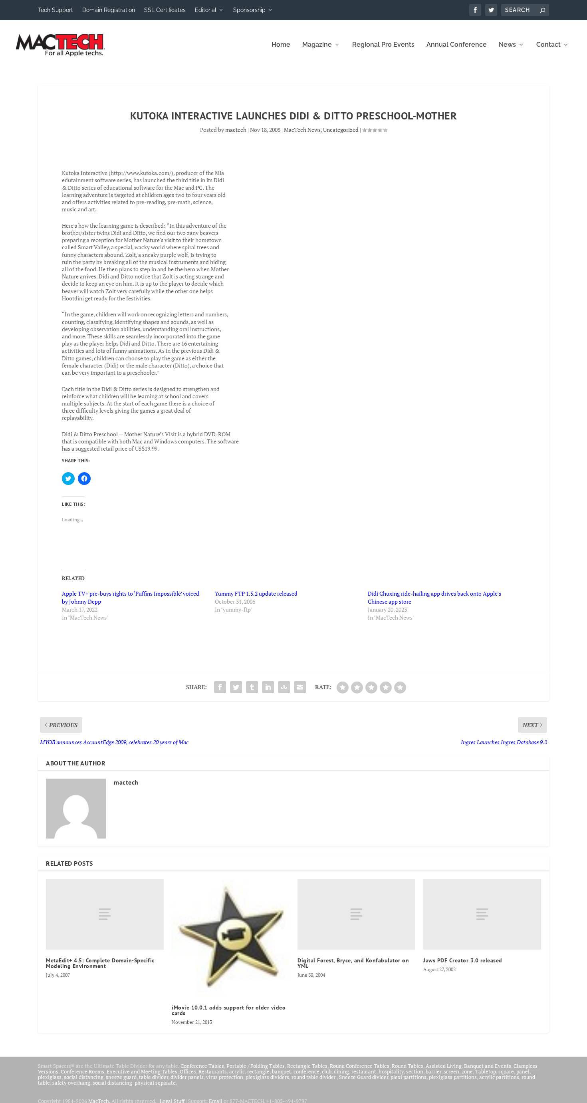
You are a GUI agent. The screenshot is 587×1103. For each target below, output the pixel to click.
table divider (153, 1077)
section (414, 1071)
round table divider (314, 1077)
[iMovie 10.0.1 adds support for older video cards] (231, 938)
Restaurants (212, 1071)
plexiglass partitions (453, 1077)
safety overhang (71, 1082)
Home (281, 45)
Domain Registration (108, 10)
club (326, 1071)
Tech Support (55, 10)
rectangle (258, 1071)
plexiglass (49, 1077)
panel (522, 1071)
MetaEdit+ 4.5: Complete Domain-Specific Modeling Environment (100, 963)
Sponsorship (249, 10)
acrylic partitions (499, 1077)
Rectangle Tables (307, 1065)
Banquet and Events (487, 1065)
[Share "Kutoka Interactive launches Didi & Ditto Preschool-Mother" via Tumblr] (252, 687)
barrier (433, 1071)
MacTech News (302, 129)
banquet (281, 1071)
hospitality (391, 1071)
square (506, 1071)
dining (341, 1071)
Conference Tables (202, 1065)
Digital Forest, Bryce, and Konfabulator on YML (353, 963)
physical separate (155, 1082)
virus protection (224, 1077)
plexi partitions (408, 1077)
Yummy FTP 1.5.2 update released (256, 593)
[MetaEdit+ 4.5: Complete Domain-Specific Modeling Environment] (105, 914)
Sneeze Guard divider (363, 1077)
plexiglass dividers (267, 1077)
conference (306, 1071)
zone (467, 1071)
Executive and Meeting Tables (142, 1071)
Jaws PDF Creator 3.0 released (462, 960)
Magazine (317, 45)
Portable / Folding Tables (255, 1065)
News (507, 45)
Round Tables (407, 1065)
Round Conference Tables (359, 1065)
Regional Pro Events (383, 45)
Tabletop (485, 1071)
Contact (548, 45)
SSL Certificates (165, 10)
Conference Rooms (82, 1071)
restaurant (363, 1071)
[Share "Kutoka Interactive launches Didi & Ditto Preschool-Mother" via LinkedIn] (268, 687)
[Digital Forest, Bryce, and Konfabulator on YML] (356, 914)
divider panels (187, 1077)
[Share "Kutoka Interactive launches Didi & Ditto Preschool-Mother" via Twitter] (236, 687)
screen (451, 1071)
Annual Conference (456, 45)
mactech (235, 129)
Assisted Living (444, 1065)
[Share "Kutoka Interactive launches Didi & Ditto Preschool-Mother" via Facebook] (220, 687)
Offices (188, 1071)
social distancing (83, 1077)
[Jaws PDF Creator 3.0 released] (482, 914)
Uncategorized (341, 129)
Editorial (205, 10)
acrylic (237, 1071)
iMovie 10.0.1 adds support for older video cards (229, 1010)
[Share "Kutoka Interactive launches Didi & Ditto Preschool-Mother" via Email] (300, 687)
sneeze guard (121, 1077)
